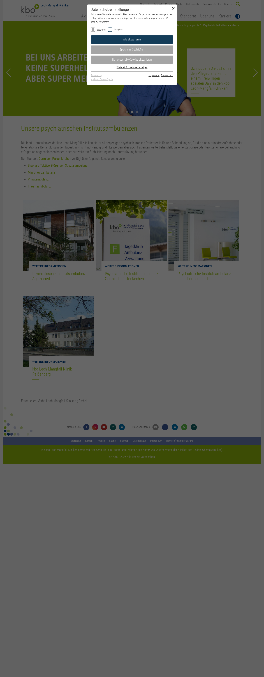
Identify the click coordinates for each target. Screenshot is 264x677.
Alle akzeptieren (132, 39)
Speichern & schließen (132, 49)
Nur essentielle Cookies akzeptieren (132, 59)
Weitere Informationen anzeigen (132, 67)
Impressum (154, 75)
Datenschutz (167, 75)
